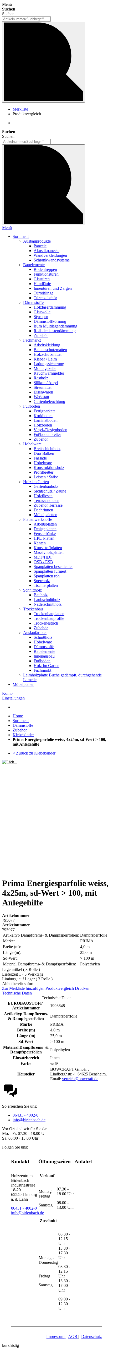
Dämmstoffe (23, 725)
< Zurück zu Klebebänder (34, 753)
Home (18, 716)
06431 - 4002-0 (25, 1115)
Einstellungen (13, 698)
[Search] (43, 184)
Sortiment (21, 720)
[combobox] (26, 19)
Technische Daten (17, 993)
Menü (7, 227)
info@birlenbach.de (29, 1120)
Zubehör (20, 730)
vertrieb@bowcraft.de (80, 1078)
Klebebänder (23, 735)
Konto (7, 693)
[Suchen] (43, 62)
